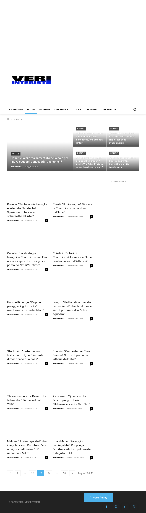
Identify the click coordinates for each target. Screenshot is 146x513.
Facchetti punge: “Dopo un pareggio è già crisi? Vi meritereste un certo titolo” (25, 306)
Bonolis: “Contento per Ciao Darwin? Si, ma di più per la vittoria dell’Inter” (71, 355)
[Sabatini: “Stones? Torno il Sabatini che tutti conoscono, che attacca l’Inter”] (89, 135)
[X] (134, 507)
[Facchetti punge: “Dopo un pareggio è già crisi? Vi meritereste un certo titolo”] (27, 288)
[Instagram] (116, 507)
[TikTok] (125, 507)
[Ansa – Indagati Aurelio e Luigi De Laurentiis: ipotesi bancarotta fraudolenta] (122, 159)
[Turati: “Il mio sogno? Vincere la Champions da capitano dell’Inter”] (73, 190)
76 (64, 473)
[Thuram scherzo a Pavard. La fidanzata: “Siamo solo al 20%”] (27, 382)
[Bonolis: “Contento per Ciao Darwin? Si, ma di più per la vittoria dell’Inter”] (73, 337)
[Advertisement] (73, 26)
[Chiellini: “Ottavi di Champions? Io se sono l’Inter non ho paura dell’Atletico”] (73, 239)
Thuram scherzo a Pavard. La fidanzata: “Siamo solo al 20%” (26, 400)
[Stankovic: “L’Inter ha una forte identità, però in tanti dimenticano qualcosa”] (27, 337)
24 (49, 473)
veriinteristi (13, 220)
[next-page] (72, 473)
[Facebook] (106, 507)
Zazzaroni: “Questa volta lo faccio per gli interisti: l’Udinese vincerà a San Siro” (71, 400)
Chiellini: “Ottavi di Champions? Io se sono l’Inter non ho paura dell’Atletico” (72, 257)
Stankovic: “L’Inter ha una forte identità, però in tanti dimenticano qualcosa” (25, 355)
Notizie (15, 154)
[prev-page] (10, 473)
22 (32, 473)
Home (10, 119)
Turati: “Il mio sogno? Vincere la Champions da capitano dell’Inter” (72, 208)
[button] (135, 109)
